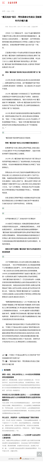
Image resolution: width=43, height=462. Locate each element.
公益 (8, 11)
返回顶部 (39, 454)
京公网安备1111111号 (28, 459)
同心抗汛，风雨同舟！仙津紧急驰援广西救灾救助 (20, 417)
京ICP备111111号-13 (14, 459)
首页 (3, 11)
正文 (12, 11)
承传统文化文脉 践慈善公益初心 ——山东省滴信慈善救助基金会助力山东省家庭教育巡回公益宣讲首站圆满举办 (21, 397)
